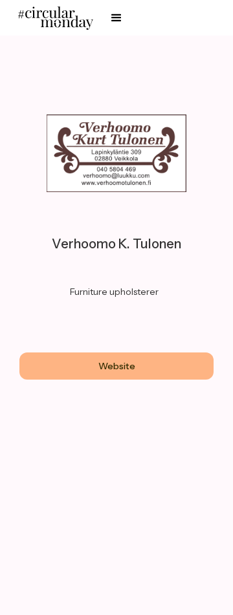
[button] (116, 18)
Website (116, 366)
